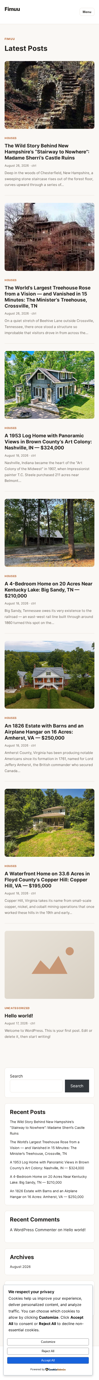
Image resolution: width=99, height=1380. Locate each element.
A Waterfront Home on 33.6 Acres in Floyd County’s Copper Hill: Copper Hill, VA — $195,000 (47, 880)
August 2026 (20, 1267)
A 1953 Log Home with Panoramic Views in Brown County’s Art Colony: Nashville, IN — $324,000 (48, 442)
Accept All (48, 1360)
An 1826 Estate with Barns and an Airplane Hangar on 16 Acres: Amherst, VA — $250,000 (44, 732)
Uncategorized (17, 1008)
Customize (48, 1342)
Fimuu (12, 9)
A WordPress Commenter (33, 1229)
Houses (11, 138)
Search (16, 1076)
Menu (87, 12)
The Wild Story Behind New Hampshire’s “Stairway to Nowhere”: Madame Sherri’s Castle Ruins (47, 152)
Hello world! (19, 1016)
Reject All (48, 1351)
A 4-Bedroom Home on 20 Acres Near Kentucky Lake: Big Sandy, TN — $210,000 (49, 590)
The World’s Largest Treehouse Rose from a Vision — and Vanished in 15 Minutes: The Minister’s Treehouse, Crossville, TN (47, 297)
